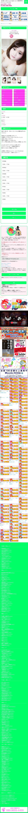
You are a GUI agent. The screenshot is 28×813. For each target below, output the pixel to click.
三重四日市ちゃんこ (5, 658)
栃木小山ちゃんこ (5, 588)
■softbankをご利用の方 (6, 266)
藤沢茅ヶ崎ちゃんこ (5, 609)
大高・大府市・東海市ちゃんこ (8, 664)
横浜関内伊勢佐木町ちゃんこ (8, 572)
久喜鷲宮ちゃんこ (5, 621)
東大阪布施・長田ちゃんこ (7, 714)
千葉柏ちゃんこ (4, 630)
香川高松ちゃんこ (5, 755)
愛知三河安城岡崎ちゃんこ (7, 651)
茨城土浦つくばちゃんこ (6, 603)
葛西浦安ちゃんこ (5, 626)
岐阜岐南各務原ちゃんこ (6, 666)
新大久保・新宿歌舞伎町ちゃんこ (9, 593)
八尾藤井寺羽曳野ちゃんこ (7, 717)
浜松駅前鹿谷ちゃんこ (6, 676)
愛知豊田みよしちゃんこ (6, 667)
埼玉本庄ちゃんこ (5, 595)
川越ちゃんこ (4, 580)
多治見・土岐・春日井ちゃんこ (8, 659)
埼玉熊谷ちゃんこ (5, 587)
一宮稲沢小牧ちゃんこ (6, 655)
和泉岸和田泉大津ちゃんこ (7, 713)
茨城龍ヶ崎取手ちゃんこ (6, 616)
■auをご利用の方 (5, 264)
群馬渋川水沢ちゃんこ (6, 601)
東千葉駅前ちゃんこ (5, 579)
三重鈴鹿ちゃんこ (5, 671)
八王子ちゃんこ (4, 642)
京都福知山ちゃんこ (5, 740)
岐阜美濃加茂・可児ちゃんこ (8, 674)
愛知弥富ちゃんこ (5, 656)
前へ (14, 213)
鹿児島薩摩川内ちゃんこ (6, 758)
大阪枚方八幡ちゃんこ (6, 730)
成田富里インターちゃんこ (7, 582)
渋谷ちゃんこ (4, 638)
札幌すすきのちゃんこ (6, 561)
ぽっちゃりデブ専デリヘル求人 (8, 800)
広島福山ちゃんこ (5, 756)
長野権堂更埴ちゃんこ (6, 693)
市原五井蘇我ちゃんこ (6, 632)
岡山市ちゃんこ (4, 780)
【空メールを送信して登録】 (14, 274)
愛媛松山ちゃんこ (5, 746)
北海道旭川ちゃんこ (5, 558)
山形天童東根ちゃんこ (6, 550)
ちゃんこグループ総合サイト (8, 795)
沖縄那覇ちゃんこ (5, 763)
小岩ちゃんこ (4, 637)
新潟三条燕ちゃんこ (5, 700)
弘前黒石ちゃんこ (5, 555)
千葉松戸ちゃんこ (5, 606)
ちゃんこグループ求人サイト (8, 796)
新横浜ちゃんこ (4, 627)
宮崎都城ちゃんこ (5, 761)
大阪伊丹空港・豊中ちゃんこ (8, 711)
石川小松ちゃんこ (5, 682)
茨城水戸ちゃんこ (5, 577)
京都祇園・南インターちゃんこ (8, 706)
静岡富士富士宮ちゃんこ (6, 677)
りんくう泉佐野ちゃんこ (6, 725)
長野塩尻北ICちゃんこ (6, 696)
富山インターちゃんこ (6, 687)
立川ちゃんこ (4, 575)
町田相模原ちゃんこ (5, 590)
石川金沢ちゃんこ (5, 685)
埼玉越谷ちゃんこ (5, 611)
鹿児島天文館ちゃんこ (6, 748)
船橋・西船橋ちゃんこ (6, 643)
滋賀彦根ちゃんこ (5, 704)
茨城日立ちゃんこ (5, 645)
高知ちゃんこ (4, 772)
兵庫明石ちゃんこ (5, 722)
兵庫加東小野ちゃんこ (6, 735)
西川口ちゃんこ (4, 574)
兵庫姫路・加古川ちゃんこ (7, 716)
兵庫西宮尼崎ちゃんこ (6, 738)
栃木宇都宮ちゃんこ (5, 585)
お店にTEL (14, 8)
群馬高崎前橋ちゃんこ (6, 584)
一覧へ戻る (14, 209)
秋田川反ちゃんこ (5, 553)
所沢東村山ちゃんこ (5, 617)
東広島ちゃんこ (4, 776)
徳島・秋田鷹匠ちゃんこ (6, 759)
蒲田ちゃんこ (4, 640)
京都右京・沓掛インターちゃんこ (9, 729)
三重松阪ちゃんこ (5, 669)
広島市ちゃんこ (4, 766)
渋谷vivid (3, 801)
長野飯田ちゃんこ (5, 690)
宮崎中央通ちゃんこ (5, 779)
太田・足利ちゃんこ (5, 619)
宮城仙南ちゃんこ (5, 548)
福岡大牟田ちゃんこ (5, 782)
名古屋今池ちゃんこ (5, 650)
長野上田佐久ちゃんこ (6, 698)
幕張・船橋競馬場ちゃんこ (7, 629)
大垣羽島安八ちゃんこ (6, 653)
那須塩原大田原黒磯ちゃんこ (8, 624)
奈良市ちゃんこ (4, 719)
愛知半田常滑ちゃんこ (6, 672)
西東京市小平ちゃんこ (6, 635)
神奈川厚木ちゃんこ (5, 592)
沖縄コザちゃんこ (5, 784)
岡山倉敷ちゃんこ (5, 774)
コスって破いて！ (5, 803)
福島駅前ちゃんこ (5, 566)
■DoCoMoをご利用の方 (6, 263)
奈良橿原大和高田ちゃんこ (7, 709)
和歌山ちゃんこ (4, 708)
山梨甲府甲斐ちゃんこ (6, 692)
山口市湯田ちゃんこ (5, 787)
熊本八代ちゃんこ (5, 777)
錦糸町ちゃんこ (4, 598)
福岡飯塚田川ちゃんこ (6, 767)
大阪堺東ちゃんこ (5, 724)
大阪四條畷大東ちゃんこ (6, 737)
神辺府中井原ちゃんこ (6, 785)
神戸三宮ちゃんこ (5, 721)
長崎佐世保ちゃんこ (5, 750)
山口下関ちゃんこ (5, 769)
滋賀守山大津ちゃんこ (6, 734)
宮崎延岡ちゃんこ (5, 788)
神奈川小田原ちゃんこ (6, 605)
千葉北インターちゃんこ (6, 634)
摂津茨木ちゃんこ (5, 732)
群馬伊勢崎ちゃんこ (5, 608)
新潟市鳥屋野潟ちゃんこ (6, 695)
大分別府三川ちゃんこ (6, 790)
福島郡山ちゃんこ (5, 564)
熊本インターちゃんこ (6, 751)
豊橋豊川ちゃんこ (5, 663)
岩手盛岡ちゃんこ (5, 563)
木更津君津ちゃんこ (5, 596)
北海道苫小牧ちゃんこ (6, 568)
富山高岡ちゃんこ (5, 684)
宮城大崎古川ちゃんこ (6, 551)
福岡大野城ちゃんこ (5, 771)
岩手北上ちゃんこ (5, 559)
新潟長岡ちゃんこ (5, 688)
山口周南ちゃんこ (5, 764)
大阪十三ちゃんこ (5, 727)
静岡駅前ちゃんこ (5, 661)
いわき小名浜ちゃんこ (6, 556)
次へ (13, 217)
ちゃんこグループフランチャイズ (9, 798)
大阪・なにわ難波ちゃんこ (7, 742)
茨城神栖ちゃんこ (5, 622)
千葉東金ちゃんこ (5, 600)
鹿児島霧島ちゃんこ (5, 753)
